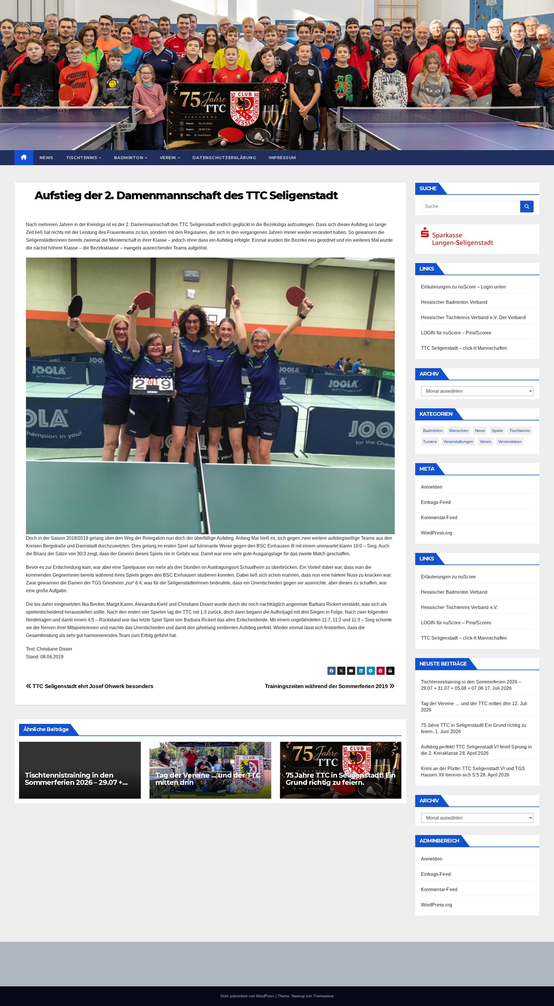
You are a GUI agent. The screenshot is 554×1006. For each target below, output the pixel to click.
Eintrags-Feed (436, 502)
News (46, 157)
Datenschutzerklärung (224, 157)
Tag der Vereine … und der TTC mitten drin (207, 779)
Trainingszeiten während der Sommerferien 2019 (327, 686)
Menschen (458, 430)
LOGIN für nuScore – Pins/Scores (456, 332)
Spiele (497, 430)
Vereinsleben (510, 441)
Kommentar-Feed (439, 517)
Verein (168, 157)
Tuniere (430, 441)
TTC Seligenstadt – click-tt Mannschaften (464, 348)
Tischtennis (82, 157)
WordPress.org (436, 532)
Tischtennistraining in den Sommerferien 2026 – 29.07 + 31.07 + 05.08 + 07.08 (73, 782)
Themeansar (323, 996)
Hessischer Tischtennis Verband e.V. (459, 317)
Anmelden (432, 487)
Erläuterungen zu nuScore (448, 286)
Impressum (282, 157)
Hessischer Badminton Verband (454, 302)
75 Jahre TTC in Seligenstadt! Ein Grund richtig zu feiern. (341, 779)
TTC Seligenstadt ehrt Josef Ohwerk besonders (92, 686)
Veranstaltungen (458, 441)
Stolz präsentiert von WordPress (248, 996)
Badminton (129, 157)
